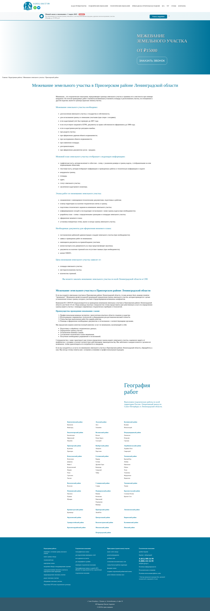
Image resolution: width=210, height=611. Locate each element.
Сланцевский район (102, 483)
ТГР (168, 6)
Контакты (182, 6)
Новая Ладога (99, 438)
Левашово (98, 448)
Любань (126, 462)
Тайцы (97, 473)
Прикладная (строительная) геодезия (146, 6)
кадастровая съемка (49, 563)
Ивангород (70, 427)
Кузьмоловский (71, 467)
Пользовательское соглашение (147, 570)
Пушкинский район (74, 491)
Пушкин (69, 496)
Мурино (69, 470)
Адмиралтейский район (75, 522)
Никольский (99, 499)
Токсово (69, 478)
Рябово (126, 467)
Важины (98, 494)
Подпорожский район (103, 491)
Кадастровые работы (78, 6)
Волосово (70, 486)
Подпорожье (99, 502)
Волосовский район (74, 483)
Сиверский (99, 470)
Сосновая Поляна (129, 494)
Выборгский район (102, 446)
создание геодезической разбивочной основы (119, 571)
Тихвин (126, 486)
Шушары (69, 499)
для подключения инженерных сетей (85, 555)
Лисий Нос (99, 512)
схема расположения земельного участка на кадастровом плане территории (56, 570)
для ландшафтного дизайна (82, 561)
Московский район (102, 527)
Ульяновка (127, 473)
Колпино (126, 425)
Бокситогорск (71, 435)
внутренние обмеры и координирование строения (57, 566)
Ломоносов (127, 435)
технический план (48, 560)
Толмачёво (99, 427)
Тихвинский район (130, 483)
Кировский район (130, 517)
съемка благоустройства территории (117, 565)
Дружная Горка (100, 464)
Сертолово (70, 475)
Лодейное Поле (128, 448)
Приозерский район (74, 446)
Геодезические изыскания (98, 6)
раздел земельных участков (51, 578)
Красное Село (128, 496)
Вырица (98, 459)
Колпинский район (130, 422)
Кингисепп (70, 425)
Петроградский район (103, 532)
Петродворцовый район (132, 432)
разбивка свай (111, 558)
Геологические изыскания (120, 6)
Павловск (70, 494)
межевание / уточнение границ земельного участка (55, 552)
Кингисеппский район (74, 422)
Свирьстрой (127, 451)
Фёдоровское (127, 475)
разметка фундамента (113, 555)
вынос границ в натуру (50, 556)
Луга (97, 425)
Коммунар (98, 467)
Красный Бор (127, 459)
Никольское (127, 464)
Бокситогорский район (75, 432)
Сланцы (98, 486)
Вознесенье (99, 496)
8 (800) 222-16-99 (146, 561)
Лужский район (101, 422)
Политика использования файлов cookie (150, 573)
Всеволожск (70, 459)
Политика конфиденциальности (147, 567)
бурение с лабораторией (145, 555)
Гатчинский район (102, 456)
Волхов (98, 435)
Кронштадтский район (75, 510)
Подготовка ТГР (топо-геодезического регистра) (57, 584)
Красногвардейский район (76, 527)
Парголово (99, 451)
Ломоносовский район (132, 510)
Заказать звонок (152, 60)
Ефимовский (70, 438)
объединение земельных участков (53, 581)
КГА (163, 6)
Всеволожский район (74, 456)
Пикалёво (70, 441)
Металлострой (128, 427)
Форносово (127, 478)
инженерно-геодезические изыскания (85, 565)
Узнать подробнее (158, 16)
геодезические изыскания (82, 573)
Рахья (68, 473)
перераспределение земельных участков (54, 575)
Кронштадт (70, 512)
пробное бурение (143, 552)
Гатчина (98, 462)
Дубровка (70, 462)
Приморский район (102, 510)
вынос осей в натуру (112, 552)
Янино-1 (69, 464)
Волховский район (102, 432)
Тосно (125, 470)
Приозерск (70, 451)
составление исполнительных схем (116, 561)
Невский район (129, 527)
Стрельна (126, 441)
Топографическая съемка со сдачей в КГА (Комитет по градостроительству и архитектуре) (88, 569)
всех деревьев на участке (82, 558)
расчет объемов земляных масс (115, 575)
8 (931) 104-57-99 (41, 3)
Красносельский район (132, 491)
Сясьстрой (98, 441)
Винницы (98, 504)
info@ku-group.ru (143, 563)
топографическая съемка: (82, 552)
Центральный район (103, 517)
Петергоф (126, 438)
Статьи (173, 6)
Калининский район (131, 522)
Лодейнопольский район (132, 446)
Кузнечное (70, 448)
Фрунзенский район (74, 517)
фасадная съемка (111, 568)
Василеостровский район (104, 522)
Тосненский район (130, 456)
